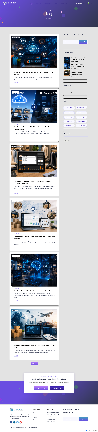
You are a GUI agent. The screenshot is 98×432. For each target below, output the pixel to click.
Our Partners (48, 3)
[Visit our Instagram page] (68, 140)
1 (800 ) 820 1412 (51, 422)
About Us (39, 3)
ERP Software (81, 121)
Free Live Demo (79, 3)
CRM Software (81, 125)
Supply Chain (69, 121)
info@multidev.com (51, 419)
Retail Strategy (69, 117)
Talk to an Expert (41, 388)
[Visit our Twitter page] (75, 141)
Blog (56, 3)
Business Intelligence (81, 117)
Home (32, 3)
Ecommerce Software (69, 108)
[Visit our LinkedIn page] (72, 140)
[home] (9, 3)
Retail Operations (81, 113)
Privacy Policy (85, 428)
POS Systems (69, 125)
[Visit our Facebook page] (65, 140)
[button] (91, 3)
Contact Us (63, 3)
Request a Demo (56, 388)
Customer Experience (69, 113)
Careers (35, 417)
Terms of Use (78, 428)
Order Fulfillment (81, 107)
